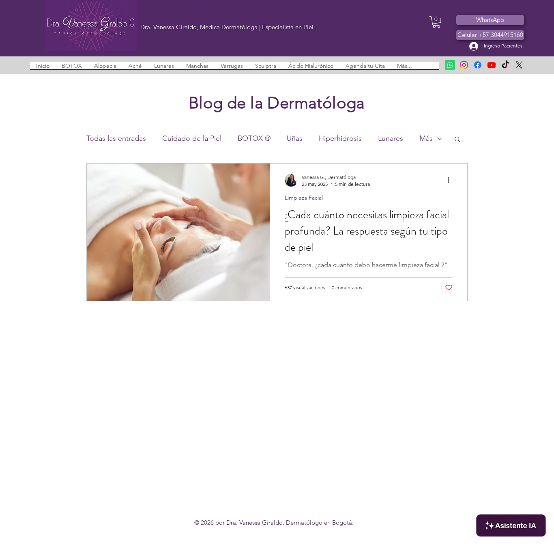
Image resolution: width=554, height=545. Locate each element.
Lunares (390, 138)
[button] (436, 22)
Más (426, 138)
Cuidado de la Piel (191, 138)
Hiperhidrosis (340, 138)
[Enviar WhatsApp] (450, 65)
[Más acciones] (451, 180)
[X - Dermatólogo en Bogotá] (519, 65)
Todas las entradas (116, 138)
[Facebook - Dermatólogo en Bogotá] (478, 65)
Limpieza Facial (304, 197)
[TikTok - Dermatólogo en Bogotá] (505, 65)
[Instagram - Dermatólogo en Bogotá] (464, 65)
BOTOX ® (254, 138)
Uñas (295, 138)
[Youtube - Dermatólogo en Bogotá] (491, 65)
